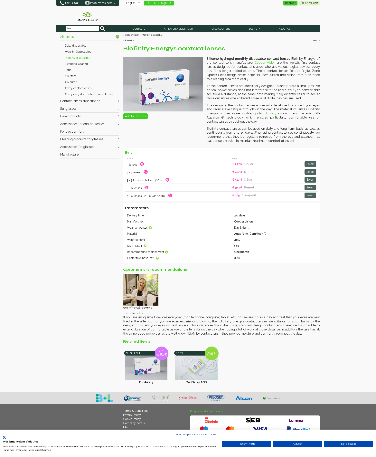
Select (310, 164)
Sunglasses (68, 108)
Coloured (71, 82)
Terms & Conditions (135, 410)
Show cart (311, 3)
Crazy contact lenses (78, 88)
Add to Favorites (135, 116)
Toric (68, 69)
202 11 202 (72, 3)
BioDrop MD (196, 382)
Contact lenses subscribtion (80, 101)
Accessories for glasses (77, 147)
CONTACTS (139, 28)
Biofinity (270, 113)
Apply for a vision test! (178, 28)
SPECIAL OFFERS (221, 28)
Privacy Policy (132, 414)
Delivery (254, 28)
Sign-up (166, 3)
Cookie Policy (132, 419)
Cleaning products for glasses (81, 139)
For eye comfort (72, 131)
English (131, 3)
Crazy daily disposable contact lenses (89, 94)
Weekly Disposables (78, 51)
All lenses (67, 37)
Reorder (290, 3)
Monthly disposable (77, 57)
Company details (134, 423)
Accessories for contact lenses (82, 124)
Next (315, 40)
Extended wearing (76, 63)
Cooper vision (132, 34)
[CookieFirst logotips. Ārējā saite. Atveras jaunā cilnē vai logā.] (4, 437)
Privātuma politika (185, 434)
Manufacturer (70, 154)
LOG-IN (151, 3)
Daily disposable (75, 45)
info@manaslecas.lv (102, 3)
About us (284, 28)
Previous (129, 40)
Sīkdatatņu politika (206, 434)
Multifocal (71, 76)
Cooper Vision (265, 62)
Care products (70, 116)
